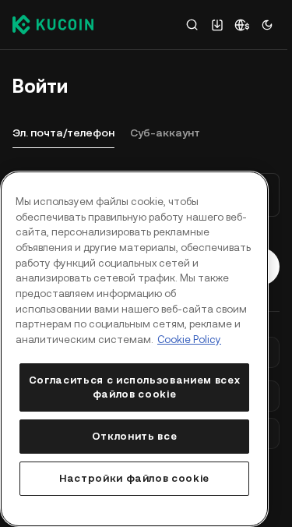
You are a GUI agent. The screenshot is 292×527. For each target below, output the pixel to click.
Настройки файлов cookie (134, 478)
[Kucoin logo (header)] (52, 24)
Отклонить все (135, 436)
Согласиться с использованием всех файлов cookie (135, 387)
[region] (134, 349)
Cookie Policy (189, 339)
